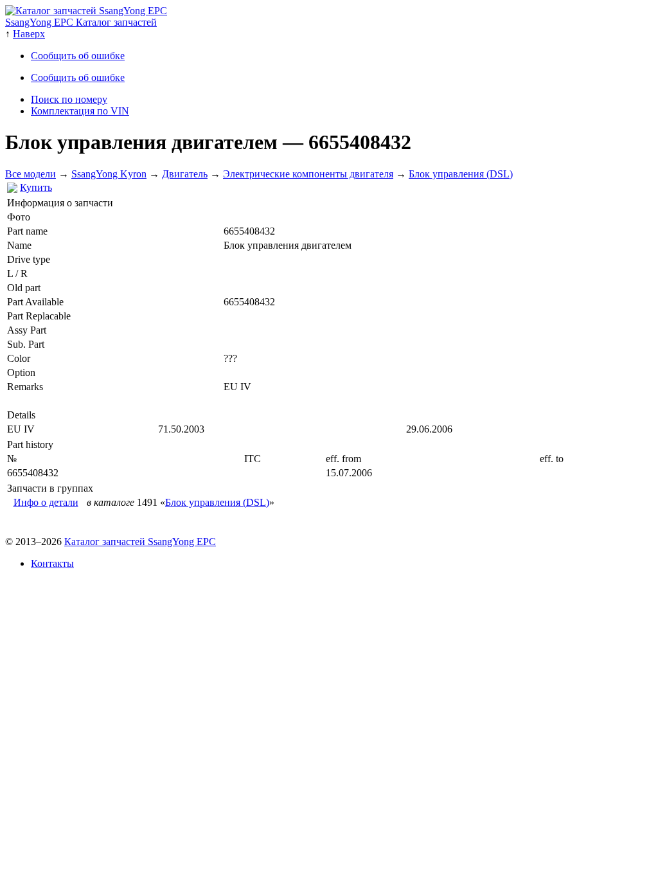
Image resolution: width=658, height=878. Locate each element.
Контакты (52, 563)
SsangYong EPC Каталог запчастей (81, 22)
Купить (36, 187)
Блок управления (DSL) (461, 173)
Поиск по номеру (69, 99)
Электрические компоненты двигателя (308, 173)
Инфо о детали (45, 502)
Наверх (29, 33)
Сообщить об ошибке (78, 55)
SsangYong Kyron (109, 173)
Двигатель (185, 173)
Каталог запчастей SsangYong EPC (140, 541)
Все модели (30, 173)
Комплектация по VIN (80, 110)
